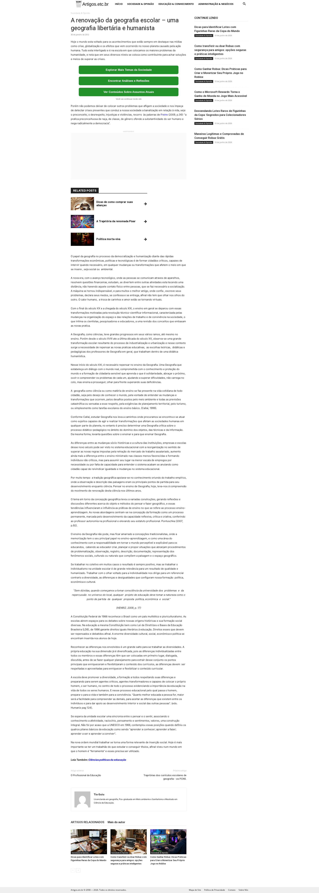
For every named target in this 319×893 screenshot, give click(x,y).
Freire (164, 114)
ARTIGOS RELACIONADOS (87, 822)
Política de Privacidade (214, 890)
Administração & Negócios (215, 3)
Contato (231, 890)
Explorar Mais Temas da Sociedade (129, 69)
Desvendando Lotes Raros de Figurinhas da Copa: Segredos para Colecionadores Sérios (220, 115)
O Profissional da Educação (86, 775)
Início (119, 3)
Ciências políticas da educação (107, 759)
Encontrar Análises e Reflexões (128, 80)
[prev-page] (73, 870)
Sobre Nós (243, 890)
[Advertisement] (128, 156)
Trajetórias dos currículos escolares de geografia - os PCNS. (164, 777)
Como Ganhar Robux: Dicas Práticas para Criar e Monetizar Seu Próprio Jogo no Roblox (168, 860)
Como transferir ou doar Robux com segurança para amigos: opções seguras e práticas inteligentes (128, 860)
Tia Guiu (99, 794)
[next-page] (78, 870)
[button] (244, 4)
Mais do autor (116, 822)
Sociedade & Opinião (140, 3)
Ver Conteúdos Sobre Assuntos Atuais (129, 92)
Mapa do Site (195, 890)
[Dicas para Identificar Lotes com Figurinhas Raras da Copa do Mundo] (89, 841)
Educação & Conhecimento (176, 3)
